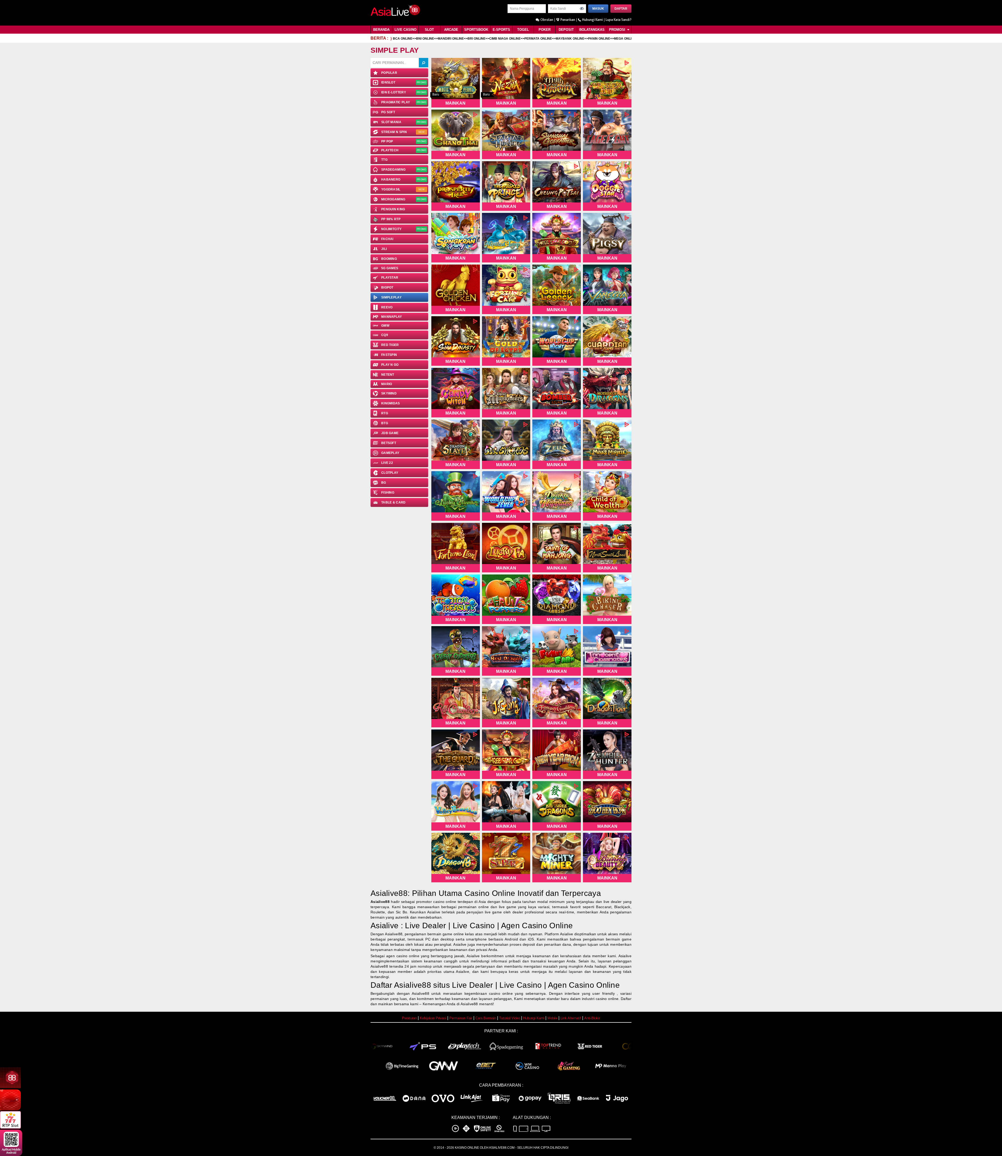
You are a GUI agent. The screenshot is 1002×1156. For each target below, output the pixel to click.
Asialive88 (380, 902)
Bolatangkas (592, 30)
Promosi (617, 30)
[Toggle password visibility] (582, 8)
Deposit (566, 30)
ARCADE (451, 30)
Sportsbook (476, 30)
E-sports (501, 30)
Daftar (621, 8)
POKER (545, 30)
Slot (429, 30)
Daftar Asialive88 (401, 985)
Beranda (381, 30)
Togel (523, 30)
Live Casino (405, 30)
